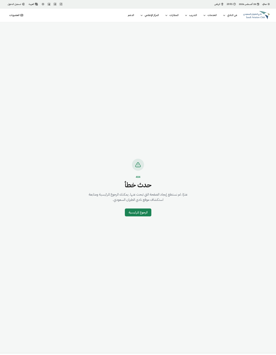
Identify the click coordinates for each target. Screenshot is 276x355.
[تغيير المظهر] (43, 4)
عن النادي (232, 15)
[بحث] (61, 4)
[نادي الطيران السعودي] (256, 15)
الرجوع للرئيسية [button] (138, 212)
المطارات (174, 15)
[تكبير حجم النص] (49, 4)
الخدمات (212, 15)
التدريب (193, 15)
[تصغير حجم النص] (55, 4)
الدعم (131, 15)
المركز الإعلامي (152, 15)
